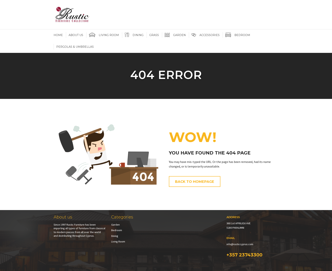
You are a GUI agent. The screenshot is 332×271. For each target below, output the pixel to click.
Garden (115, 224)
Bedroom (116, 230)
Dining (114, 236)
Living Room (118, 241)
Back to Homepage (194, 182)
